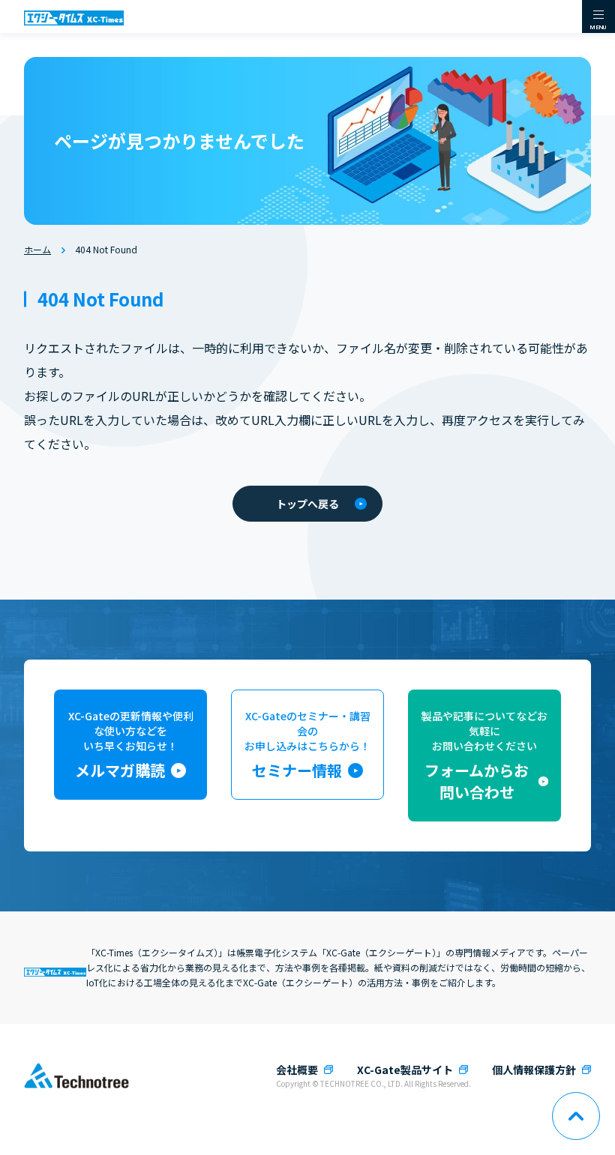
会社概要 (297, 1069)
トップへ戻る (307, 503)
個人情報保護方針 (534, 1069)
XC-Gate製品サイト (405, 1069)
